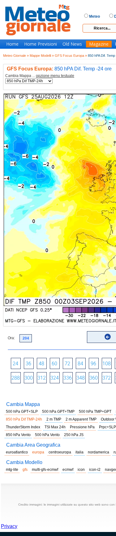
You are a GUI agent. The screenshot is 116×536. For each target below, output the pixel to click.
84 (80, 364)
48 (41, 364)
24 (15, 364)
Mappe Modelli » (42, 55)
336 (67, 378)
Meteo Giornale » (16, 55)
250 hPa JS (74, 435)
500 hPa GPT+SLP (22, 411)
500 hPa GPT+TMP (58, 411)
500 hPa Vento (47, 435)
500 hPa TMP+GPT (95, 411)
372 (106, 378)
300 (28, 378)
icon (81, 469)
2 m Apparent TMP (81, 419)
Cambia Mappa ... (39, 76)
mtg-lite (12, 469)
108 (106, 364)
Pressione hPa (82, 427)
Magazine (99, 44)
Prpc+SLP (107, 427)
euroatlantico (17, 452)
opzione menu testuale (55, 76)
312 (41, 378)
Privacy (9, 526)
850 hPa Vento (18, 435)
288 (15, 378)
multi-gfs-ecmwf (45, 469)
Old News (72, 44)
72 (67, 364)
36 (28, 364)
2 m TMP (53, 419)
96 (93, 364)
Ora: (11, 338)
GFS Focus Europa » (71, 55)
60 (54, 364)
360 (93, 378)
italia (79, 452)
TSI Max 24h (55, 427)
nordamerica (98, 452)
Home (12, 44)
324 (54, 378)
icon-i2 (95, 469)
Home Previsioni (40, 44)
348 (80, 378)
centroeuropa (60, 452)
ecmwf (67, 469)
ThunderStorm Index (23, 427)
